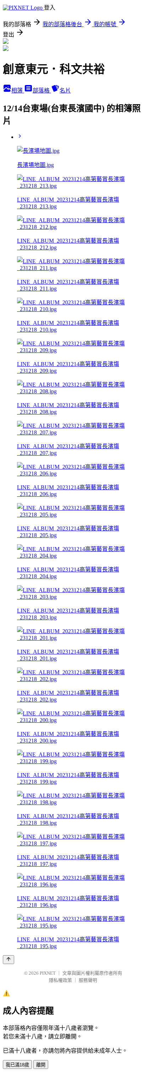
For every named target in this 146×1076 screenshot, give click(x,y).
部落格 (42, 91)
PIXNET (48, 973)
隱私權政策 (60, 980)
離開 (40, 1064)
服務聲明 (88, 980)
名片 (65, 91)
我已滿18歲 (17, 1064)
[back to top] (8, 959)
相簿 (17, 91)
